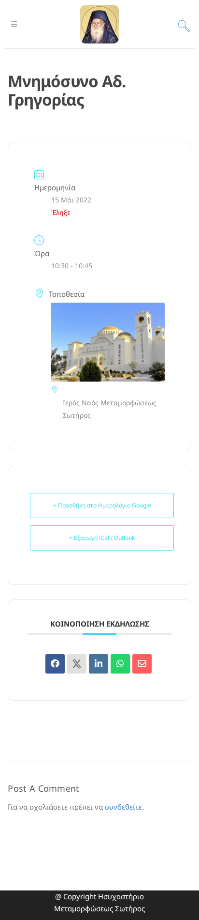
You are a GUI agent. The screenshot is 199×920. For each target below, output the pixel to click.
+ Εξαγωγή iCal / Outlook (102, 538)
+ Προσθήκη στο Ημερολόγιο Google (102, 505)
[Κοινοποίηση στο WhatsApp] (120, 664)
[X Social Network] (76, 664)
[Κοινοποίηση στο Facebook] (55, 664)
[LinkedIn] (98, 664)
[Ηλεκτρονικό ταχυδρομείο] (142, 664)
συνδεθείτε (123, 807)
